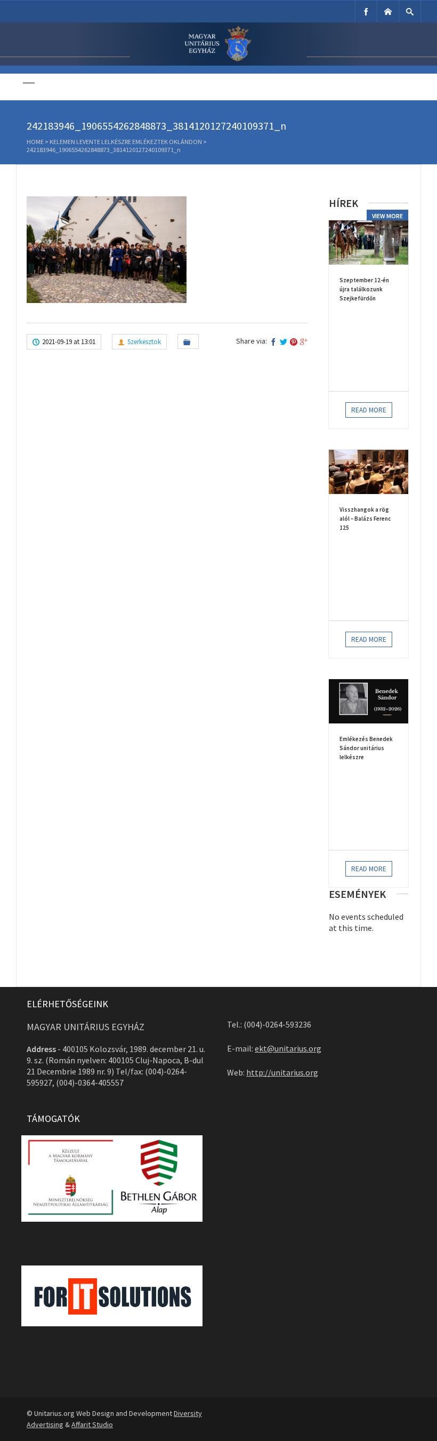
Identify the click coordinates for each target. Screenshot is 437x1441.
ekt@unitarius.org (288, 1048)
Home (35, 142)
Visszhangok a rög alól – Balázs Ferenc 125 (365, 518)
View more (387, 216)
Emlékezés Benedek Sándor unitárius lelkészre (366, 748)
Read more (368, 410)
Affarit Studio (92, 1424)
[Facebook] (366, 11)
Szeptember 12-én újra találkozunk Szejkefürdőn (364, 289)
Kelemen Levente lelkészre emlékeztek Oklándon (126, 142)
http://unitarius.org (282, 1072)
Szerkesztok (144, 341)
